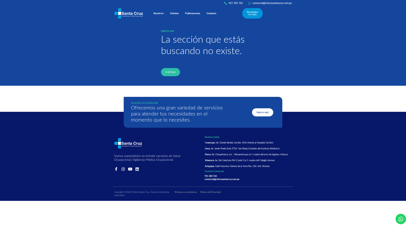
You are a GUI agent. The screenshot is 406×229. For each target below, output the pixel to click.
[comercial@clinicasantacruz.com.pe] (249, 3)
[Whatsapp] (401, 219)
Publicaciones (192, 13)
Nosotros (159, 13)
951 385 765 (236, 3)
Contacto (211, 13)
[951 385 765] (225, 3)
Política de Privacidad (210, 192)
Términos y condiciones (185, 192)
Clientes (174, 13)
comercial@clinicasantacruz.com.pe (272, 3)
